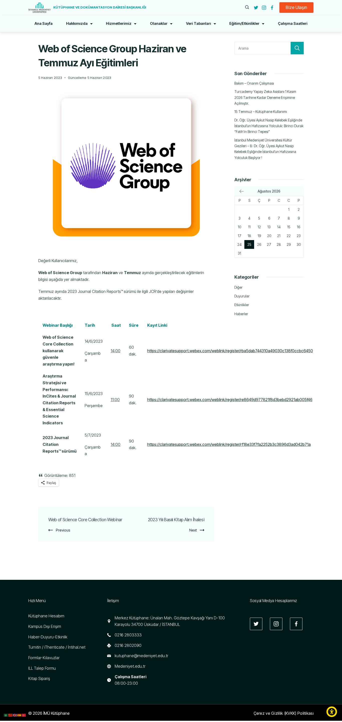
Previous (63, 530)
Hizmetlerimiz (118, 23)
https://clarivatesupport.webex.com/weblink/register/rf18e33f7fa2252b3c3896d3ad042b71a (229, 444)
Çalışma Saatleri (292, 23)
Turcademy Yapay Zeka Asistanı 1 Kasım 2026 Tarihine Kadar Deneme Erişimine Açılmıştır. (265, 97)
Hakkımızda (77, 23)
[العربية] (6, 714)
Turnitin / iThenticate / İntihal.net (56, 647)
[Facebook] (272, 8)
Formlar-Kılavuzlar (44, 657)
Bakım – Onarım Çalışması (254, 83)
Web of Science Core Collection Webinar (85, 519)
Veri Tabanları (198, 23)
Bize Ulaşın (296, 7)
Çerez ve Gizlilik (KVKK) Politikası (284, 713)
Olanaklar (158, 23)
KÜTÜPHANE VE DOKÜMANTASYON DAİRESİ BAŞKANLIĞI (99, 7)
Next (193, 530)
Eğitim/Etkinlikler (244, 23)
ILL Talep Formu (42, 668)
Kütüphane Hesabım (46, 615)
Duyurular (242, 296)
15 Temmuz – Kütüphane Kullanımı (260, 111)
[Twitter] (256, 8)
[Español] (19, 714)
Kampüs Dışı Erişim (44, 626)
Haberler (241, 314)
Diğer (238, 287)
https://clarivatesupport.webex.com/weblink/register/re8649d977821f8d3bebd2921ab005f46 (229, 399)
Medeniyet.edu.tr (130, 666)
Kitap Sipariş (39, 678)
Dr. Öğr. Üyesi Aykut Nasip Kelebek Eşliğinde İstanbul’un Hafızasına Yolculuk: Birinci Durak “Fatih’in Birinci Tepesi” (268, 126)
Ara (297, 48)
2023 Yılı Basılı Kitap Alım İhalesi (176, 519)
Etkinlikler (241, 305)
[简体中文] (10, 714)
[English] (15, 714)
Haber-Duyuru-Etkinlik (47, 636)
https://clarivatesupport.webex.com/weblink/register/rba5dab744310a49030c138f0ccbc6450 (230, 350)
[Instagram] (264, 8)
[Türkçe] (24, 714)
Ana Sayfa (44, 23)
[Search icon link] (247, 7)
